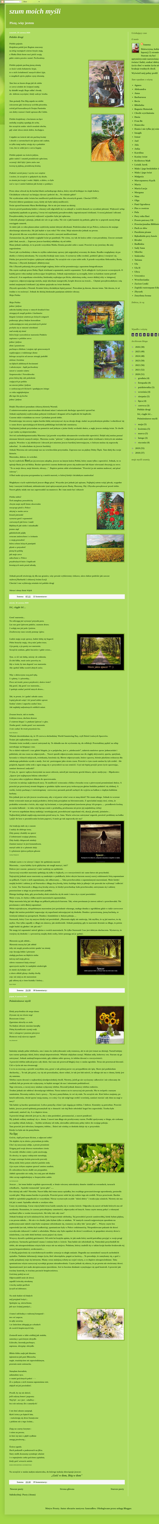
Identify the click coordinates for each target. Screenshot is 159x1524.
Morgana (139, 192)
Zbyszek (23, 263)
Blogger (127, 1508)
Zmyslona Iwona (142, 295)
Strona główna (67, 1489)
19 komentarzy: (40, 1482)
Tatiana (138, 260)
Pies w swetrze (141, 208)
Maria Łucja (140, 188)
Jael (136, 140)
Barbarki (21, 579)
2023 (137, 360)
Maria (137, 184)
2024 (137, 356)
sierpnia (142, 396)
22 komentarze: (40, 596)
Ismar (137, 137)
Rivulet (138, 240)
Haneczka (139, 125)
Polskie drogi (16, 37)
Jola (136, 144)
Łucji (44, 579)
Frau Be (138, 121)
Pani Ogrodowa (142, 204)
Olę (84, 486)
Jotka (137, 148)
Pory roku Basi (141, 216)
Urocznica (139, 275)
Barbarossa (140, 97)
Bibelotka (139, 105)
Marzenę (78, 486)
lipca (141, 401)
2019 (137, 448)
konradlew (90, 1508)
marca (141, 433)
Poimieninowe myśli (20, 1000)
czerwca (142, 405)
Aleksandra (110, 259)
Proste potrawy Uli (143, 220)
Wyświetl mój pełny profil (145, 73)
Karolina (139, 152)
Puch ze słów (140, 228)
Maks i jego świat (143, 172)
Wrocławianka (141, 279)
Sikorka (138, 252)
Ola (11, 266)
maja (141, 424)
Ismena (147, 44)
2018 (137, 452)
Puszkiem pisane (142, 232)
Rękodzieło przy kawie (145, 236)
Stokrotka (139, 256)
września (142, 392)
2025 (137, 351)
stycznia (142, 442)
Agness (137, 85)
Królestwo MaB (142, 160)
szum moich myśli (35, 11)
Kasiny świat (140, 156)
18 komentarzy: (40, 990)
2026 (137, 347)
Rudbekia (139, 244)
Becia (137, 101)
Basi (27, 460)
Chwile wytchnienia (144, 113)
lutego (141, 438)
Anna (137, 93)
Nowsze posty (16, 1489)
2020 (137, 374)
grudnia (142, 378)
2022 (137, 365)
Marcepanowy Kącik (144, 180)
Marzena (13, 263)
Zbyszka (92, 486)
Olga (136, 200)
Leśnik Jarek (140, 164)
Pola (136, 212)
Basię (70, 486)
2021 (137, 369)
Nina (136, 196)
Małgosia (139, 176)
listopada (143, 382)
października (145, 387)
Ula (136, 264)
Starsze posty (117, 1489)
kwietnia (142, 429)
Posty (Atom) (29, 1494)
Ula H (137, 267)
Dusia (137, 117)
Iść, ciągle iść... (17, 607)
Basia (119, 259)
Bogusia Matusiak (143, 109)
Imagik (138, 133)
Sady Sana (139, 248)
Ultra (137, 271)
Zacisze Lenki (141, 283)
